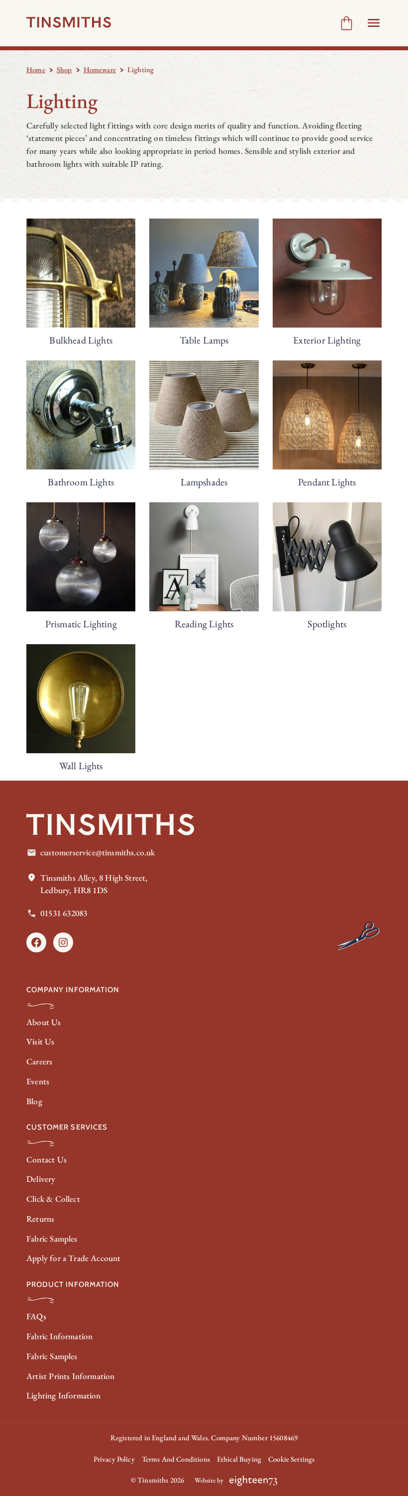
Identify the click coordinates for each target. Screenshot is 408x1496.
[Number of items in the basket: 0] (346, 23)
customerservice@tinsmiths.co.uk (97, 852)
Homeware (100, 69)
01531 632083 (63, 913)
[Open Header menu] (374, 23)
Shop (64, 69)
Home (35, 69)
